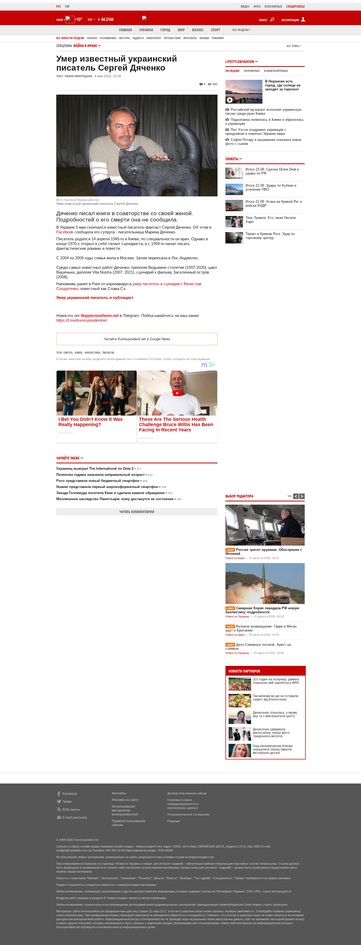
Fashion (92, 38)
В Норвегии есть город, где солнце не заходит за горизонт (282, 85)
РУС (58, 6)
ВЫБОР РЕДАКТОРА (239, 496)
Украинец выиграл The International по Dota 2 (99, 469)
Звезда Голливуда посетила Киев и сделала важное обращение (114, 493)
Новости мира (234, 558)
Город (165, 29)
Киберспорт (153, 38)
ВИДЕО (245, 6)
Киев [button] (60, 20)
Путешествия (172, 38)
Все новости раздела (70, 38)
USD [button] (90, 19)
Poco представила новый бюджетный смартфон (101, 481)
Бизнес (197, 29)
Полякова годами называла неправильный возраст (104, 475)
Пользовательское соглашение (188, 814)
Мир (181, 29)
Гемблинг (218, 38)
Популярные (252, 71)
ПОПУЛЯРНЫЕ (273, 6)
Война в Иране (85, 45)
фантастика (92, 352)
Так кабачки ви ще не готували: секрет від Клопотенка (276, 697)
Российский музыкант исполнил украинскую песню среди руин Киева (263, 112)
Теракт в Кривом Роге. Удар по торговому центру (270, 236)
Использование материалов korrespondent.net (125, 810)
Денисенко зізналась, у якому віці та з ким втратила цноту (275, 714)
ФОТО (257, 6)
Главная (125, 29)
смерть (67, 352)
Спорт (215, 29)
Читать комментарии (136, 511)
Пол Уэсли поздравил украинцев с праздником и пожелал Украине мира (255, 132)
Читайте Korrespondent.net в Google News (137, 339)
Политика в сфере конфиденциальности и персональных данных (182, 803)
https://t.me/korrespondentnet (81, 320)
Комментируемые (276, 71)
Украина (146, 29)
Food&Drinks (108, 38)
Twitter (67, 802)
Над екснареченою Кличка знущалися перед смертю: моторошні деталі (273, 749)
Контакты (119, 793)
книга (78, 352)
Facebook (65, 232)
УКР (67, 6)
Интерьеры (190, 38)
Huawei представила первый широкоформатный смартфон (111, 487)
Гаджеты (138, 38)
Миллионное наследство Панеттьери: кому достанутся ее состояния (119, 499)
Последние (232, 71)
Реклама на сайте (125, 800)
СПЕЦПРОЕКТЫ (295, 6)
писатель (108, 352)
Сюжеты (231, 158)
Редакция (173, 821)
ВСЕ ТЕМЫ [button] (293, 46)
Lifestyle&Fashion (239, 61)
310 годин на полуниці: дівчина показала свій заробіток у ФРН (276, 681)
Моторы (124, 38)
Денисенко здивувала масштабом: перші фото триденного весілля (271, 732)
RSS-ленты (71, 810)
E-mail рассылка (75, 817)
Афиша (204, 38)
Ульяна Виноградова (78, 76)
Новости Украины (237, 616)
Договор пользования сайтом (187, 793)
